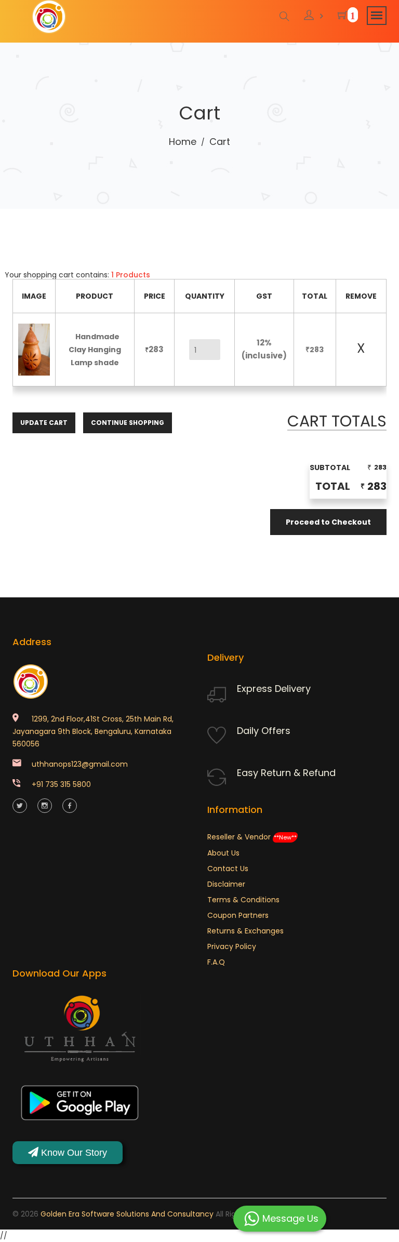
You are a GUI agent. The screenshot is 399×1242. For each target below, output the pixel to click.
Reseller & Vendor (252, 837)
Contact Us (227, 868)
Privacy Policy (231, 946)
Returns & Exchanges (245, 931)
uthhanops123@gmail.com (80, 764)
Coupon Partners (238, 915)
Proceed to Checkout (328, 522)
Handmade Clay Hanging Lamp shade (95, 349)
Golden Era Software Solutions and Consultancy (127, 1214)
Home (182, 141)
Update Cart (44, 422)
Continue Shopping (127, 422)
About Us (223, 853)
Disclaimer (226, 884)
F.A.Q (216, 962)
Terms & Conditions (243, 899)
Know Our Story (72, 1152)
